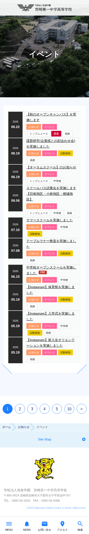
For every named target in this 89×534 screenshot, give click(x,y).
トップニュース (39, 133)
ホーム (6, 427)
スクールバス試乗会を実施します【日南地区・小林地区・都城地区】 (51, 193)
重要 (56, 133)
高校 (67, 133)
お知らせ (33, 126)
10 (69, 409)
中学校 (57, 180)
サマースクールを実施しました (49, 220)
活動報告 (65, 153)
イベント (49, 126)
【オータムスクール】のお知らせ (51, 167)
